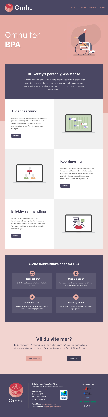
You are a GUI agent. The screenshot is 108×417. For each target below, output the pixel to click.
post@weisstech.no (49, 404)
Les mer (16, 135)
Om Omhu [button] (73, 8)
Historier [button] (92, 8)
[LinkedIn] (90, 406)
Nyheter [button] (83, 8)
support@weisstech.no (52, 407)
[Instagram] (87, 406)
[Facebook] (85, 406)
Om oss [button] (102, 8)
